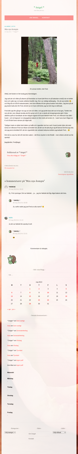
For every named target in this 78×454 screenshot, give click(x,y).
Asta (11, 217)
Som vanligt (20, 321)
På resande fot (11, 167)
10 (48, 292)
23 (39, 300)
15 (30, 296)
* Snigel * (39, 7)
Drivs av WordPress (25, 450)
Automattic (56, 450)
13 (12, 296)
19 (66, 296)
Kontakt (46, 17)
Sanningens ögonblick (65, 173)
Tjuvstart (19, 350)
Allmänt (8, 26)
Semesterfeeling (21, 330)
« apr (9, 309)
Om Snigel (33, 17)
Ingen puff (19, 360)
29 (30, 304)
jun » (13, 309)
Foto (13, 26)
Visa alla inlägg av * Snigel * (16, 155)
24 (48, 300)
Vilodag (19, 340)
